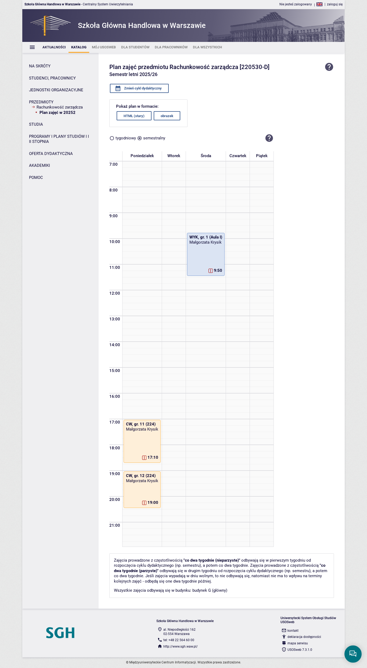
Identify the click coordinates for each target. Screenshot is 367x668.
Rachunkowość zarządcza (60, 107)
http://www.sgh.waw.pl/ (180, 646)
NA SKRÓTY (40, 66)
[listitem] (54, 47)
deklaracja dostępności (304, 637)
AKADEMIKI (39, 165)
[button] (269, 138)
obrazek (167, 116)
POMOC (36, 177)
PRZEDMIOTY (41, 102)
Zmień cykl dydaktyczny (142, 88)
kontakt (292, 631)
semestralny (154, 138)
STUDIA (36, 124)
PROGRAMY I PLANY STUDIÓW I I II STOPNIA (59, 139)
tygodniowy (126, 138)
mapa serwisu (297, 643)
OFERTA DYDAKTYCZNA (51, 153)
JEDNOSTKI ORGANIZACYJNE (56, 90)
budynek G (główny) (209, 590)
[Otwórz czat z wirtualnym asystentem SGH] (353, 654)
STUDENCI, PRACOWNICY (52, 78)
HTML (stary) (134, 116)
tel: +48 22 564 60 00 (178, 640)
